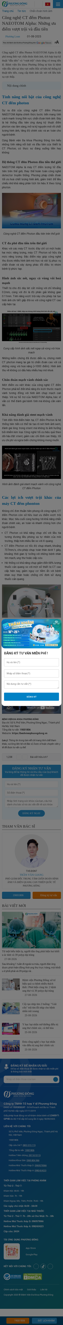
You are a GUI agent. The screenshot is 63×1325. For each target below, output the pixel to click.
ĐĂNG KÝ (32, 697)
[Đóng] (56, 624)
